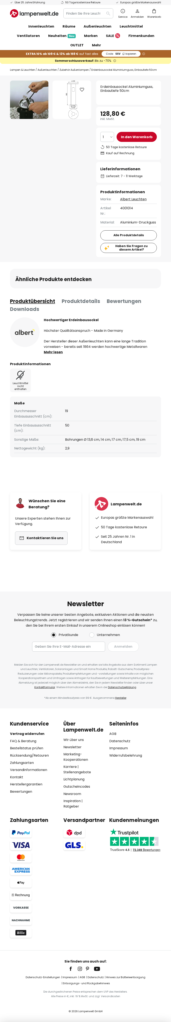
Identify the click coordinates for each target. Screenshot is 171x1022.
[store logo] (34, 13)
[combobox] (88, 13)
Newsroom (72, 793)
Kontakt (16, 777)
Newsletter (72, 747)
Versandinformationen (28, 769)
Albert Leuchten (133, 199)
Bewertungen (124, 301)
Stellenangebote (77, 772)
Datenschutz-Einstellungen (43, 977)
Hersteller (120, 698)
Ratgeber (71, 806)
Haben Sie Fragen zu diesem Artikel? (131, 248)
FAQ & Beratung (23, 741)
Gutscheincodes (76, 786)
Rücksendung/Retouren (29, 755)
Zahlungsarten (22, 762)
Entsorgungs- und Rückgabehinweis (86, 983)
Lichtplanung (73, 779)
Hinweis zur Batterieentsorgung (125, 977)
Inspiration (72, 801)
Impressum (118, 748)
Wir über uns (73, 739)
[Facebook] (73, 968)
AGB (112, 733)
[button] (82, 90)
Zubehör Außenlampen (74, 70)
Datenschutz (119, 741)
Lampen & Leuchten (22, 70)
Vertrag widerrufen (27, 733)
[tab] (32, 301)
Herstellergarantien (26, 784)
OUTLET (77, 45)
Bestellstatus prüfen (26, 748)
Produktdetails (81, 301)
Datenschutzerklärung (122, 687)
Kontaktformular (44, 687)
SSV (121, 54)
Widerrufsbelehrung (125, 755)
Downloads (24, 309)
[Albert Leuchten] (25, 332)
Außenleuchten (47, 70)
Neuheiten (61, 35)
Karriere (70, 766)
